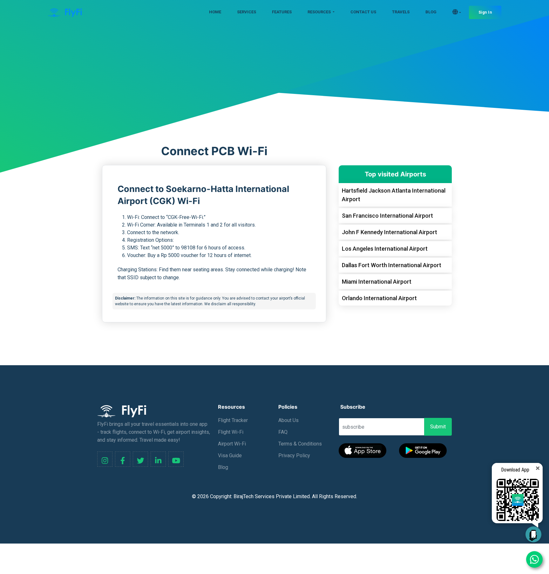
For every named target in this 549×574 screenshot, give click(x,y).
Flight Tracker (233, 420)
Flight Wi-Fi (230, 432)
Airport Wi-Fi (232, 444)
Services (246, 12)
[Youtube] (176, 459)
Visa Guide (230, 455)
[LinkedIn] (158, 459)
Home (215, 12)
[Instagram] (104, 459)
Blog (223, 467)
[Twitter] (140, 459)
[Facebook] (122, 459)
